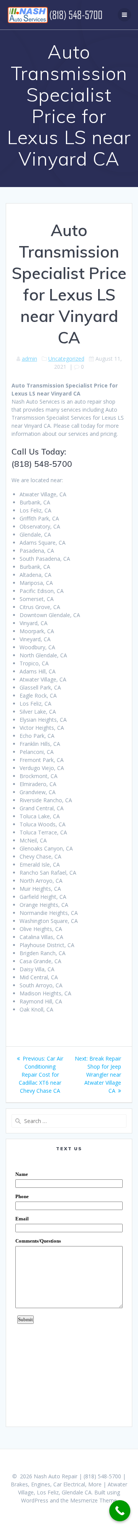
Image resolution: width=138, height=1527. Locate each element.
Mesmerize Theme (93, 1500)
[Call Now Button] (119, 1510)
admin (29, 358)
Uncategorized (66, 358)
